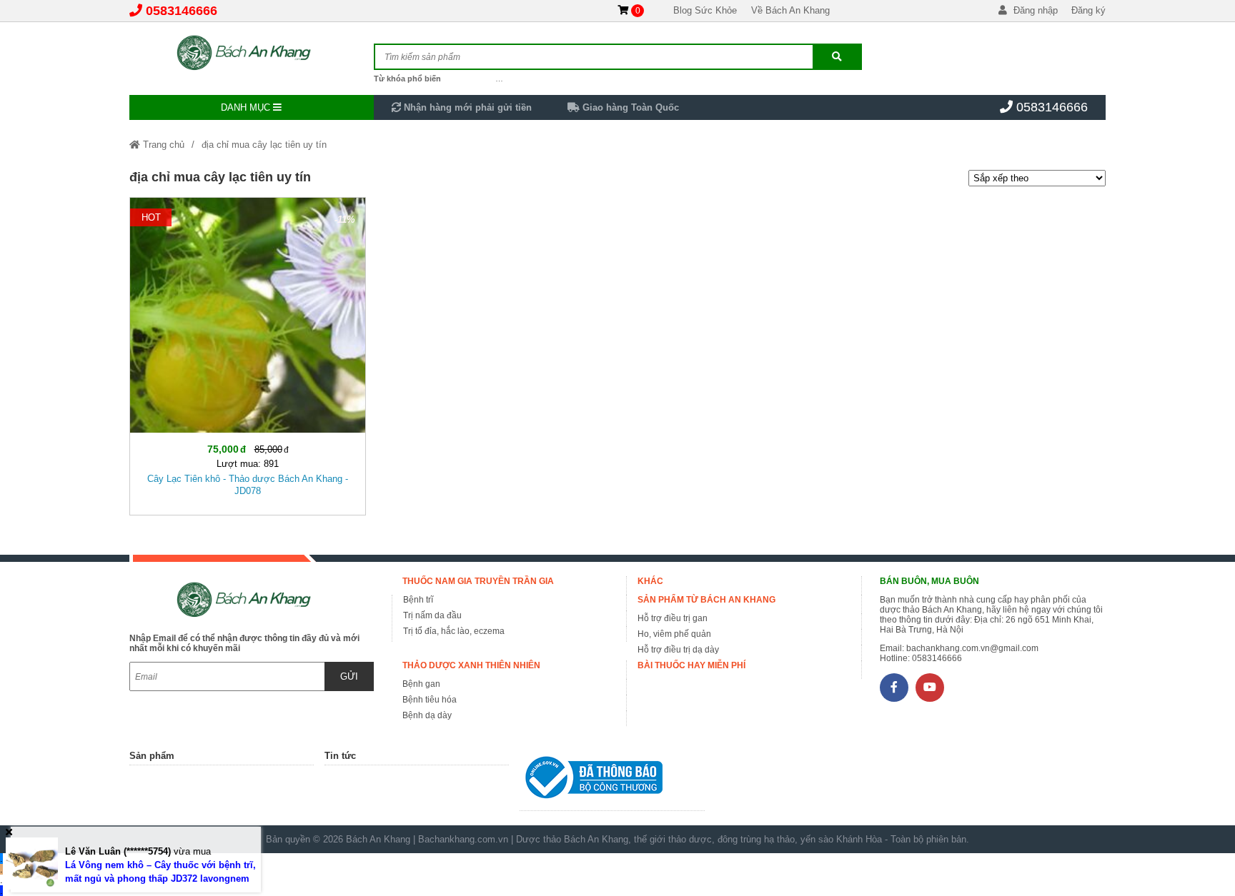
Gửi (349, 676)
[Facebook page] (894, 687)
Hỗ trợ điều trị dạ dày (678, 650)
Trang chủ (162, 144)
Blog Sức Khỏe (705, 10)
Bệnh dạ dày (427, 715)
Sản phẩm (151, 755)
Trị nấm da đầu (432, 615)
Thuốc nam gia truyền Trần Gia (478, 581)
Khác (650, 581)
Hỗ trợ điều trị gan (673, 618)
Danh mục (247, 107)
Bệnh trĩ (418, 600)
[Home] (251, 53)
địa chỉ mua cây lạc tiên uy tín (264, 144)
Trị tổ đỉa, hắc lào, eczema (454, 631)
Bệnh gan (421, 684)
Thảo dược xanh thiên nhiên (471, 665)
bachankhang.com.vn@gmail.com (972, 648)
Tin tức (340, 755)
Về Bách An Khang (790, 10)
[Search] (837, 56)
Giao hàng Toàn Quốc (629, 107)
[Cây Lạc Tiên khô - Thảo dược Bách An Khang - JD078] (247, 353)
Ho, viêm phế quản (674, 634)
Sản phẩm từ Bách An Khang (706, 600)
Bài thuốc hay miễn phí (691, 665)
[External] (612, 780)
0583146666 (181, 11)
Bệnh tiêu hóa (429, 700)
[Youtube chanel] (930, 687)
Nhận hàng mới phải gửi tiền (466, 107)
